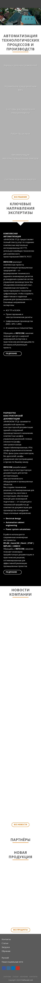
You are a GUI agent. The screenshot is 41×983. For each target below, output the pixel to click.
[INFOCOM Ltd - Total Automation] (20, 4)
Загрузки (6, 947)
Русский (5, 958)
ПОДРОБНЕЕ (20, 919)
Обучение (6, 951)
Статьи (5, 943)
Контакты (6, 939)
